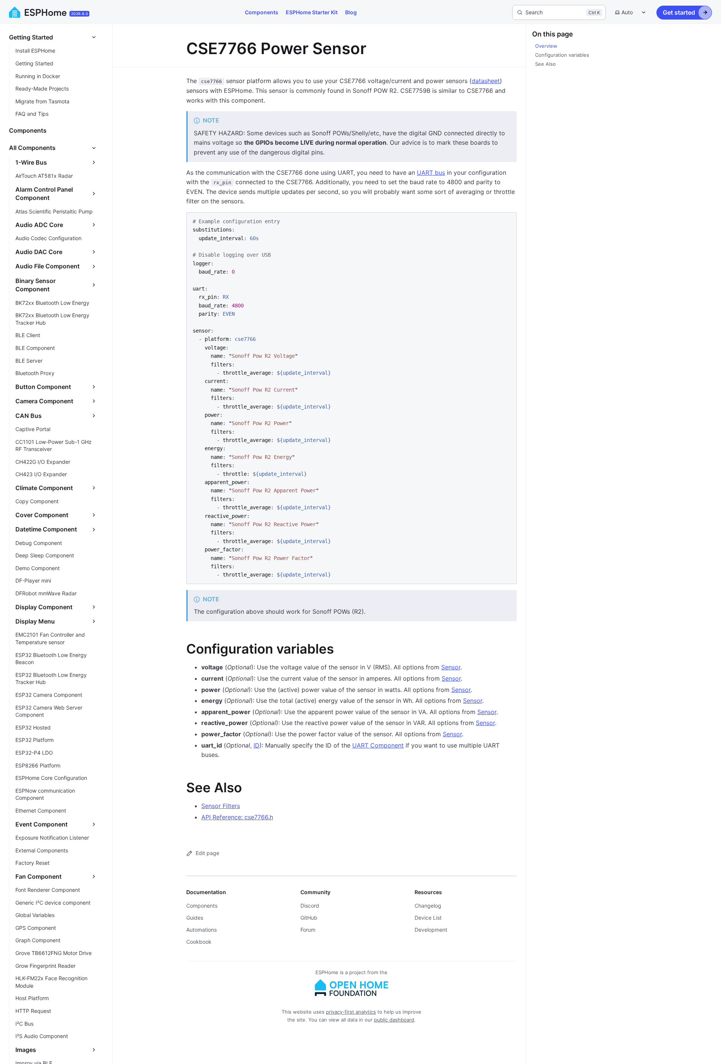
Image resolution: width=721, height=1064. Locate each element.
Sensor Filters (220, 806)
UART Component (378, 745)
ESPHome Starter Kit (312, 12)
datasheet (486, 81)
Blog (351, 12)
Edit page (207, 853)
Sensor (450, 667)
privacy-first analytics (351, 1012)
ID (256, 745)
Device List (428, 917)
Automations (201, 929)
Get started (679, 12)
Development (431, 929)
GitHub (308, 917)
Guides (194, 917)
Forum (307, 929)
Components (261, 12)
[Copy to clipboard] (507, 221)
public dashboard (394, 1020)
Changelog (428, 905)
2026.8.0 (79, 13)
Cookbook (198, 941)
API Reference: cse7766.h (237, 817)
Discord (309, 905)
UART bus (431, 172)
